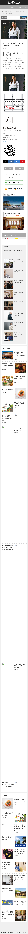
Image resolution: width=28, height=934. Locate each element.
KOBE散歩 (18, 7)
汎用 (5, 48)
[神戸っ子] (14, 2)
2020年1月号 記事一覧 (10, 235)
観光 (12, 7)
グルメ (5, 7)
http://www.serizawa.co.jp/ (9, 141)
